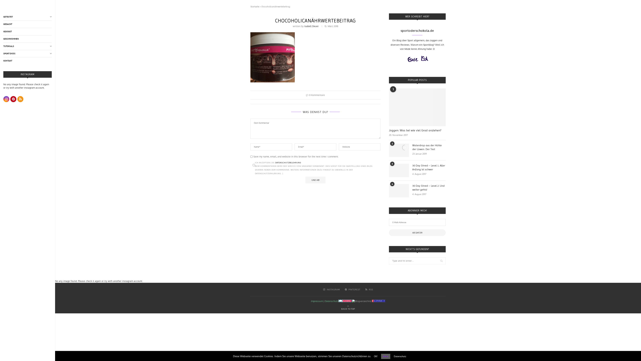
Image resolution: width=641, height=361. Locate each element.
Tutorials (8, 46)
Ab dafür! (417, 232)
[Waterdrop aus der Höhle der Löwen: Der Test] (399, 150)
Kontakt (7, 60)
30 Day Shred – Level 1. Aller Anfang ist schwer (428, 167)
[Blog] (361, 301)
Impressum (317, 301)
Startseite (254, 6)
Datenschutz (331, 301)
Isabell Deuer (311, 26)
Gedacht (7, 24)
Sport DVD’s (9, 53)
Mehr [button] (385, 356)
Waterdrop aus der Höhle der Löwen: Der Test (427, 147)
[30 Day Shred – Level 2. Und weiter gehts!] (399, 190)
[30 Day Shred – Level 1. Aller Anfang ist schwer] (399, 170)
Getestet (8, 16)
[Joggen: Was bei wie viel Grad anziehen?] (417, 107)
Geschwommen (11, 38)
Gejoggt (7, 31)
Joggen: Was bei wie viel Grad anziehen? (415, 130)
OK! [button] (376, 356)
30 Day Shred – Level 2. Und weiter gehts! (428, 187)
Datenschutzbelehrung (288, 162)
